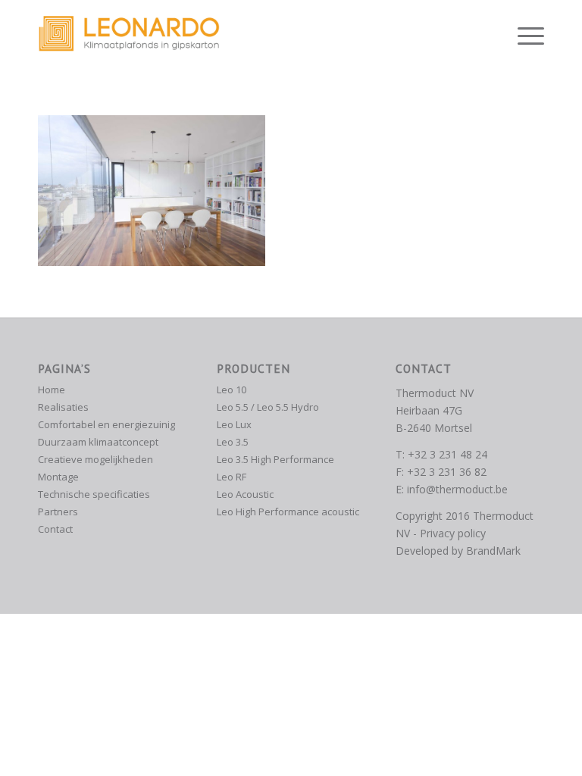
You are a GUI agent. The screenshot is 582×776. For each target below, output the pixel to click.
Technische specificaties (94, 494)
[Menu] (523, 34)
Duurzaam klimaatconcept (98, 442)
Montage (58, 476)
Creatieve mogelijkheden (95, 459)
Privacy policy (453, 533)
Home (51, 389)
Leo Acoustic (245, 494)
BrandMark (493, 550)
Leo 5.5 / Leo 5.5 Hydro (268, 407)
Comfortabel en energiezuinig (106, 424)
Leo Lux (234, 424)
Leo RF (231, 476)
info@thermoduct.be (457, 489)
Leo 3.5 (233, 442)
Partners (58, 511)
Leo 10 (231, 389)
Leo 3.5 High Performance (275, 459)
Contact (55, 529)
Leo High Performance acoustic (288, 511)
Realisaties (63, 407)
